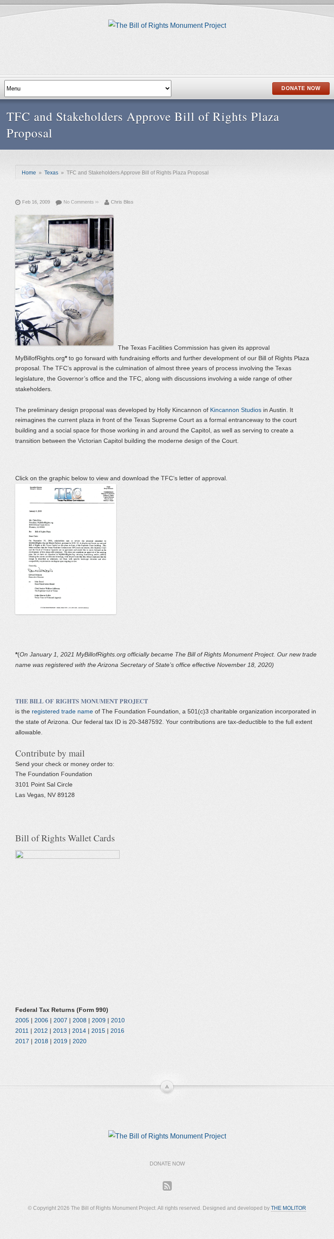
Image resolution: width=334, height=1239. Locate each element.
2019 (60, 1041)
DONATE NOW (301, 88)
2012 (41, 1030)
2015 (98, 1030)
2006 (41, 1020)
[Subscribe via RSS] (167, 1186)
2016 (117, 1030)
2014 (79, 1030)
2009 (99, 1020)
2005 (22, 1020)
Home (29, 173)
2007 (60, 1020)
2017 (22, 1041)
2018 (41, 1041)
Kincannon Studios (235, 409)
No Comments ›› (81, 201)
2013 (60, 1030)
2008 (80, 1020)
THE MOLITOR (288, 1208)
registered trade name (63, 711)
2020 (80, 1041)
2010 (118, 1020)
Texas (51, 173)
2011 (22, 1030)
